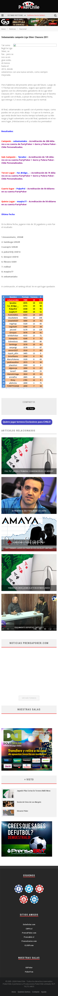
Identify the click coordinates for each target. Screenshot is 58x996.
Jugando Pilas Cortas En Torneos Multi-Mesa (33, 791)
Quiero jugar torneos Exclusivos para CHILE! (27, 422)
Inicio (3, 29)
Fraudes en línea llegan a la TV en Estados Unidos (29, 588)
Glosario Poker (22, 811)
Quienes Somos (24, 992)
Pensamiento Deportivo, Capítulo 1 (29, 627)
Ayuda (43, 992)
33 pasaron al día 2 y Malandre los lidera (29, 511)
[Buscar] (56, 15)
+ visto (29, 779)
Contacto (35, 992)
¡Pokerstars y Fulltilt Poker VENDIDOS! (29, 542)
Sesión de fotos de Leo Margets (29, 802)
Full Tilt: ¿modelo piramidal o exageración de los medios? (29, 471)
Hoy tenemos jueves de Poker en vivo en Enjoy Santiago (29, 548)
